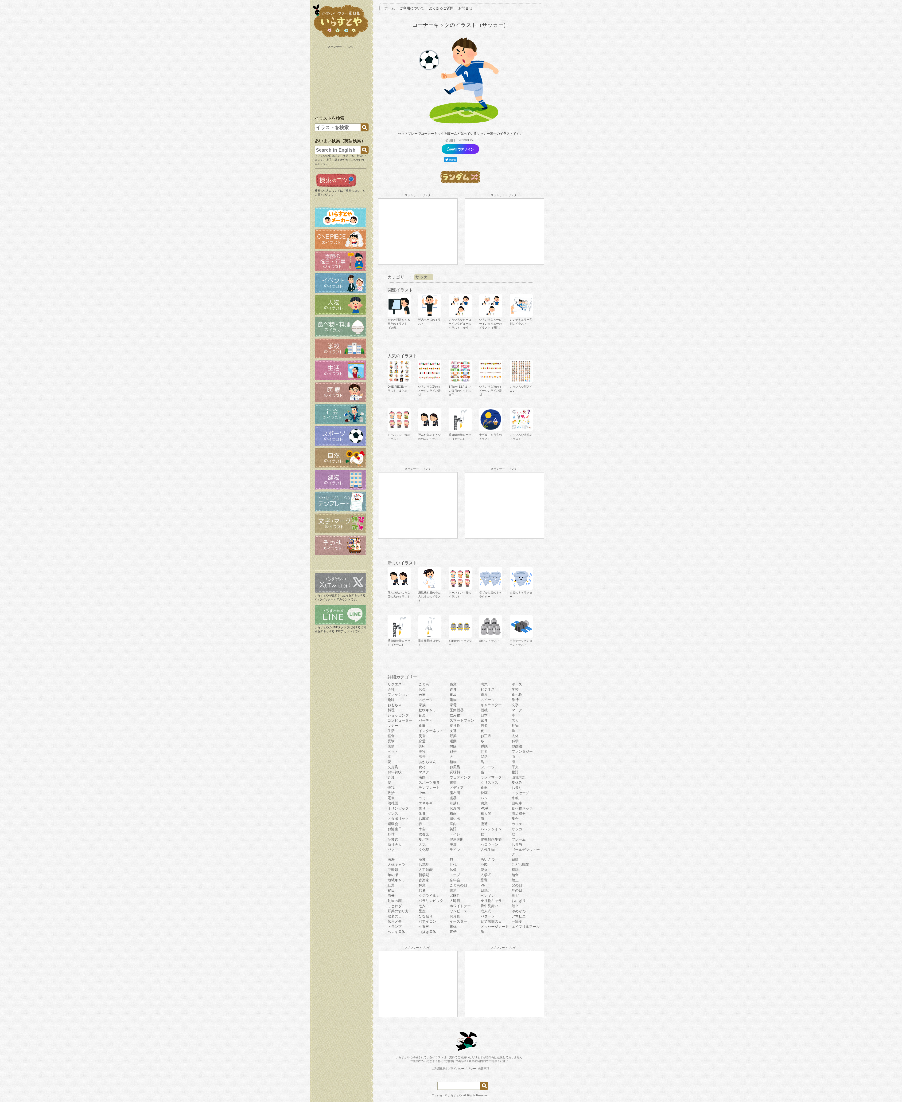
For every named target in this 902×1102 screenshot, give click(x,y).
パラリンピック (431, 901)
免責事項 (483, 1068)
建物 (453, 700)
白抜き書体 (427, 932)
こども (424, 684)
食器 (484, 788)
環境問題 (519, 777)
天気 (422, 844)
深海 (391, 859)
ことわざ (395, 906)
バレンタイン (491, 829)
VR (483, 885)
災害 (422, 736)
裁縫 (515, 859)
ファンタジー (522, 751)
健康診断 (457, 839)
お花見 (424, 864)
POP (484, 808)
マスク (424, 772)
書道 (453, 890)
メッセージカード (495, 927)
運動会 (393, 824)
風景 (422, 757)
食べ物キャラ (522, 808)
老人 (515, 720)
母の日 (517, 890)
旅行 (515, 700)
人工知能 (426, 870)
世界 (484, 751)
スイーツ (488, 700)
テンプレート (429, 788)
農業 (484, 803)
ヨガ (515, 895)
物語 (515, 772)
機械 (484, 710)
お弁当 (517, 844)
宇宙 (422, 829)
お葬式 (424, 819)
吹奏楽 (424, 834)
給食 (515, 875)
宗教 (515, 798)
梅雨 (453, 813)
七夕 (422, 906)
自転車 (517, 803)
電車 (391, 798)
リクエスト (396, 684)
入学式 (486, 875)
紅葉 (391, 885)
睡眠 (484, 746)
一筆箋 (517, 921)
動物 (515, 726)
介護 (391, 777)
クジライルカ (429, 895)
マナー (393, 726)
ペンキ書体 (396, 932)
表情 (391, 746)
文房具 (393, 767)
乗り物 (455, 726)
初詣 (515, 870)
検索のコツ (353, 190)
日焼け (486, 890)
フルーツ (488, 767)
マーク (517, 710)
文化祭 (424, 850)
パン (484, 798)
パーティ (426, 720)
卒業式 (393, 839)
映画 (484, 793)
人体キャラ (396, 864)
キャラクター (491, 705)
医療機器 (457, 710)
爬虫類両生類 (491, 839)
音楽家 (424, 880)
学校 (515, 689)
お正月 (486, 736)
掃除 (453, 746)
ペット (393, 751)
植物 (453, 762)
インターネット (431, 731)
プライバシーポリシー (462, 1068)
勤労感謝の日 (491, 921)
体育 (422, 813)
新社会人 (395, 844)
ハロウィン (489, 844)
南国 (422, 777)
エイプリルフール (526, 927)
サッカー (423, 277)
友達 (453, 731)
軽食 (391, 736)
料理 (391, 710)
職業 (453, 684)
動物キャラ (427, 710)
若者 (484, 726)
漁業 (422, 859)
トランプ (395, 927)
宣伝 (453, 932)
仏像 (453, 870)
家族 (422, 705)
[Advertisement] (341, 79)
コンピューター (400, 720)
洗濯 (453, 844)
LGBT (454, 895)
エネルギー (427, 803)
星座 (422, 911)
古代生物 (488, 850)
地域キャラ (396, 880)
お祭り (517, 788)
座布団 (455, 793)
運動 (453, 741)
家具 (484, 720)
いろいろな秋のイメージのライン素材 (490, 390)
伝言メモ (395, 921)
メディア (457, 788)
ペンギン (488, 895)
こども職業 (520, 864)
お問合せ (465, 8)
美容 (422, 751)
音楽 (422, 715)
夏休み (517, 782)
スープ (455, 875)
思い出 (455, 819)
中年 (422, 793)
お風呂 (455, 767)
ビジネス (488, 689)
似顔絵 (517, 746)
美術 (422, 746)
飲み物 (455, 715)
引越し (455, 803)
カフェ (517, 824)
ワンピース (458, 911)
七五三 (424, 927)
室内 (453, 824)
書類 (453, 782)
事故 (453, 695)
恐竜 (484, 880)
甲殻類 (393, 870)
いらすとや (455, 1095)
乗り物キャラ (491, 901)
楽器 (453, 798)
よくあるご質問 (441, 8)
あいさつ (488, 859)
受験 (391, 741)
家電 (453, 705)
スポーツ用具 (429, 782)
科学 (515, 741)
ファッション (398, 695)
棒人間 (486, 813)
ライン (455, 850)
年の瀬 (393, 875)
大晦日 (455, 901)
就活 (484, 757)
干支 (515, 767)
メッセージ (520, 793)
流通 (484, 824)
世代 (453, 864)
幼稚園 (393, 803)
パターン (488, 916)
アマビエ (519, 916)
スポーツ (426, 700)
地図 (484, 864)
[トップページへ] (340, 37)
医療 (422, 695)
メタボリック (398, 819)
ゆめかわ (519, 911)
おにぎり (519, 901)
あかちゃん (427, 762)
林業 (422, 885)
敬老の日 (395, 916)
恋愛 (422, 741)
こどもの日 (458, 885)
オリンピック (398, 808)
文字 (515, 705)
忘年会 (455, 880)
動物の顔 (395, 901)
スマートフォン (462, 720)
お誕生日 (395, 829)
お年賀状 (395, 772)
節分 (391, 895)
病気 (484, 684)
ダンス (393, 813)
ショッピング (398, 715)
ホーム (389, 8)
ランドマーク (491, 777)
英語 (453, 829)
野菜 (453, 736)
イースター (458, 921)
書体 (453, 927)
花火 (484, 870)
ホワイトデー (460, 906)
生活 (391, 731)
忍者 (422, 890)
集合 (515, 819)
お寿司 (455, 808)
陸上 (515, 906)
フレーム (519, 839)
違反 (484, 695)
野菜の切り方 (398, 911)
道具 (453, 689)
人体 (515, 736)
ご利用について (412, 8)
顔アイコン (427, 921)
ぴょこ (393, 850)
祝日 (391, 890)
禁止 (515, 880)
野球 (391, 834)
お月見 (455, 916)
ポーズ (517, 684)
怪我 (391, 788)
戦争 (453, 751)
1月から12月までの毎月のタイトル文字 (460, 390)
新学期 (424, 875)
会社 (391, 689)
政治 (391, 793)
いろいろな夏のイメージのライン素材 (429, 390)
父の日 (517, 885)
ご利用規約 (439, 1068)
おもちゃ (395, 705)
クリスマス (489, 782)
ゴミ (422, 798)
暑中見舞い (489, 906)
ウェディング (460, 777)
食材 (422, 767)
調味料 (455, 772)
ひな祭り (426, 916)
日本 (484, 715)
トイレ (455, 834)
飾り (422, 808)
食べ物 (517, 695)
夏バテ (424, 839)
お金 (422, 689)
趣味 (391, 700)
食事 (422, 726)
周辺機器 (519, 813)
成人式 (486, 911)
